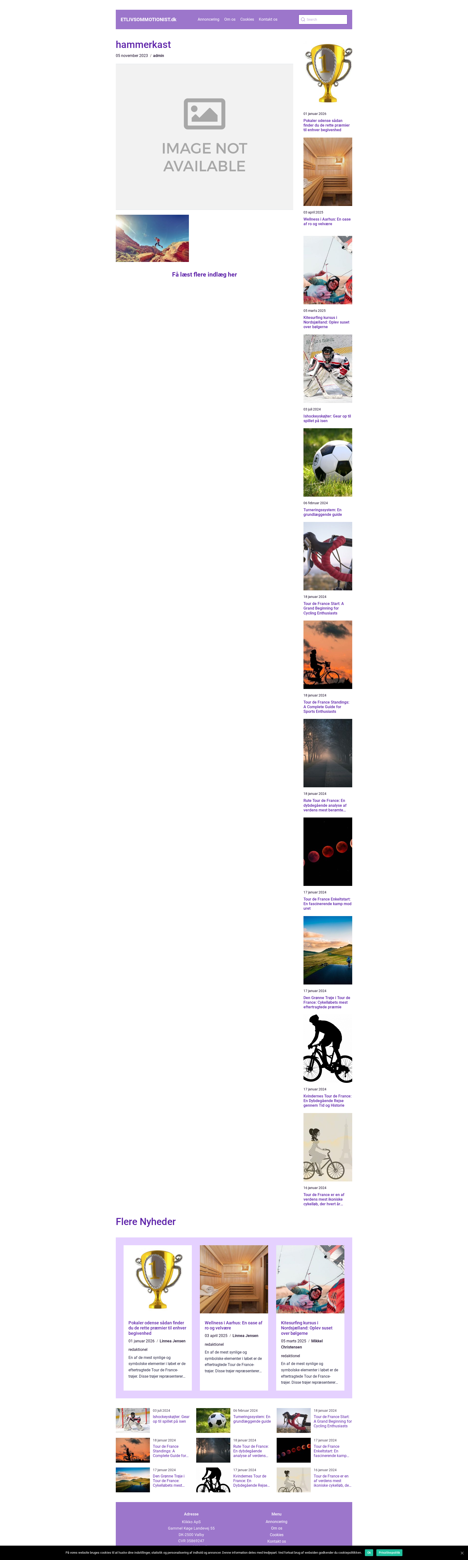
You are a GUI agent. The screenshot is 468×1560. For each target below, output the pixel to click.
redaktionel (137, 1349)
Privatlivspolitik (389, 1552)
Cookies (247, 19)
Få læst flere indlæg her (204, 274)
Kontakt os (268, 19)
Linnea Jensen (172, 1341)
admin (158, 55)
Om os (229, 19)
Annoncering (208, 19)
